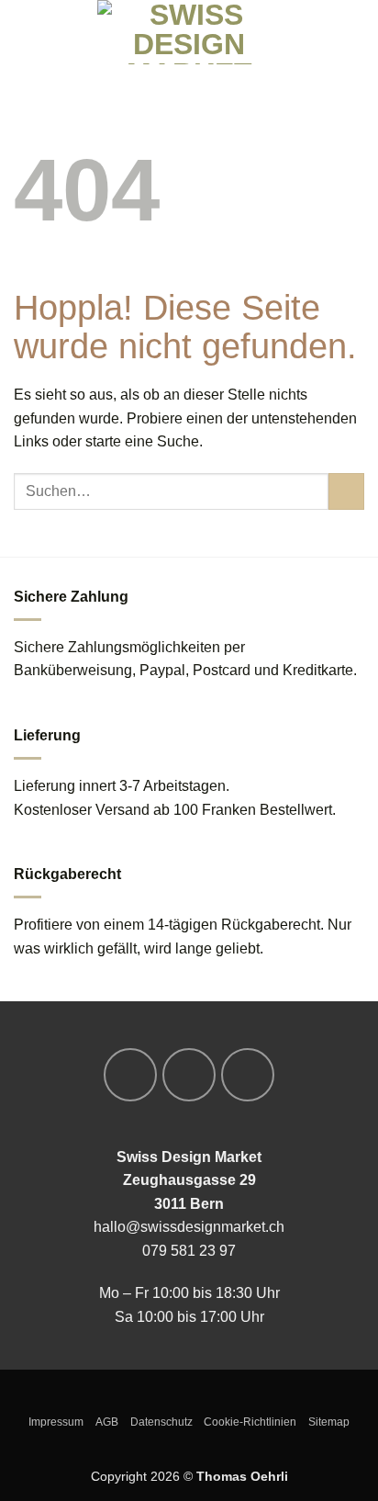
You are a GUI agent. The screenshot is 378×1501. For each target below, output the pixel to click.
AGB (106, 1422)
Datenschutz (161, 1422)
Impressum (55, 1422)
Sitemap (329, 1422)
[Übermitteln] (346, 491)
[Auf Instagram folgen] (189, 1074)
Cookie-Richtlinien (250, 1422)
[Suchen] (56, 32)
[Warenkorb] (355, 32)
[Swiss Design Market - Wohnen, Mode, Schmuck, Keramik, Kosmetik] (189, 32)
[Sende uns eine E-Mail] (247, 1074)
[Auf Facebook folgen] (130, 1074)
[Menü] (25, 31)
